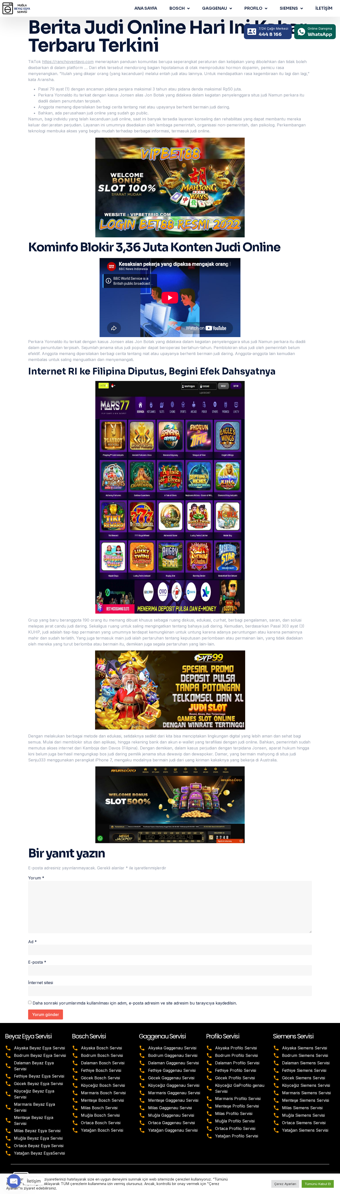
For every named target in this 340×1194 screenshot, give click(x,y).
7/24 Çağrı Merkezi (273, 28)
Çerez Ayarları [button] (285, 1184)
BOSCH (177, 8)
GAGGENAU (214, 8)
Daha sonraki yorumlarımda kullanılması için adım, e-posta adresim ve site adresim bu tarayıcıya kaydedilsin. (135, 1003)
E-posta (37, 962)
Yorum (36, 877)
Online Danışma (320, 28)
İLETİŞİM (324, 8)
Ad (32, 941)
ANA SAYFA (145, 8)
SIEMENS (289, 8)
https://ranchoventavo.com (68, 61)
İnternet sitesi (40, 982)
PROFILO (253, 8)
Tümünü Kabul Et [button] (318, 1184)
